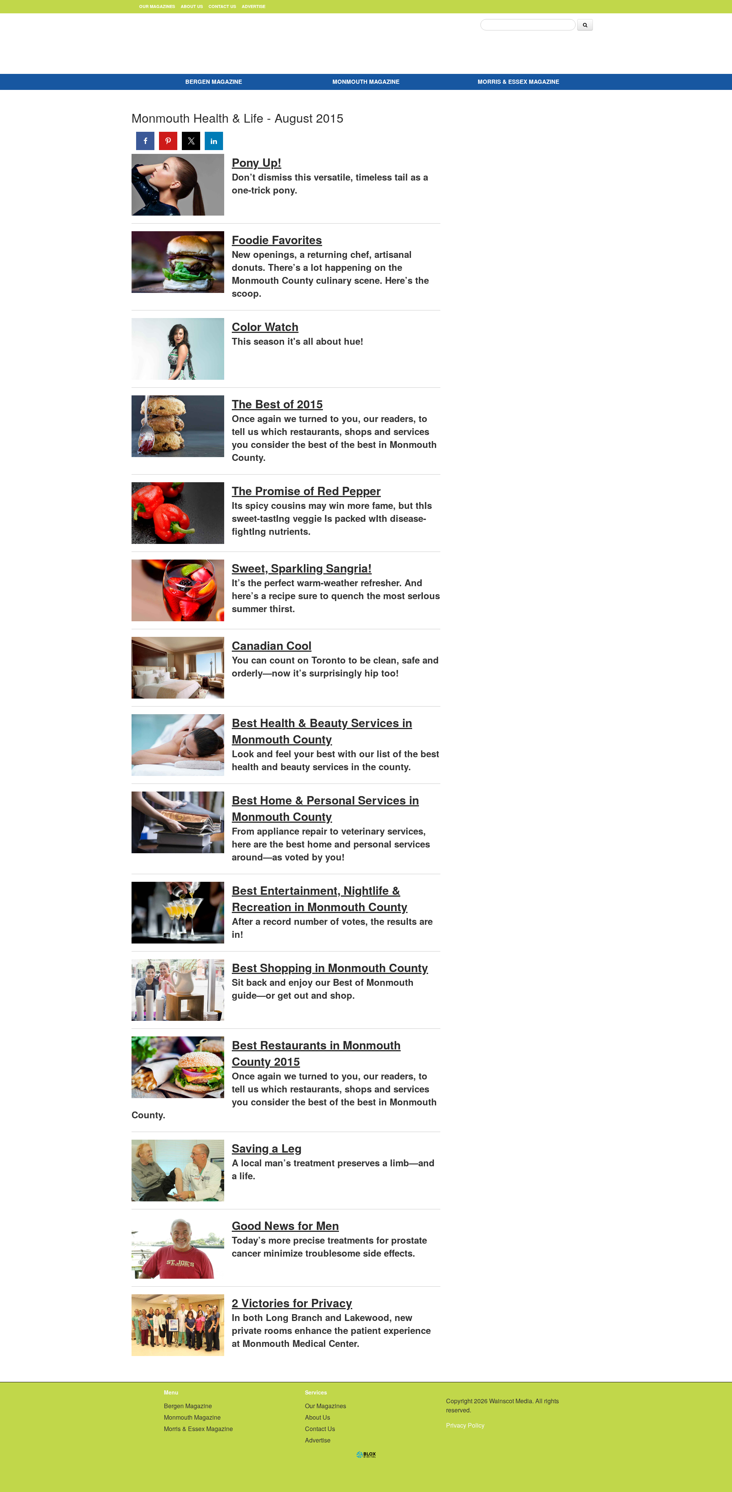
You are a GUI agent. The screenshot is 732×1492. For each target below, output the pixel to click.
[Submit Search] (585, 24)
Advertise (253, 6)
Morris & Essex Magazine (518, 81)
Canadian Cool (271, 645)
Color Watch (265, 326)
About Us (192, 6)
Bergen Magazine (213, 81)
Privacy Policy (465, 1425)
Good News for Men (285, 1225)
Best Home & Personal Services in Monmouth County (325, 808)
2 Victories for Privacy (292, 1302)
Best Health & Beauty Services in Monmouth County (322, 730)
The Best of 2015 (277, 403)
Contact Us (222, 6)
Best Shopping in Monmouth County (330, 967)
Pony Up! (256, 162)
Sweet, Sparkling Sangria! (302, 568)
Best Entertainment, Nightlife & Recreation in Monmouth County (320, 898)
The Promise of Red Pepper (306, 490)
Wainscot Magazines (209, 41)
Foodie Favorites (277, 239)
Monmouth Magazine (366, 81)
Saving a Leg (267, 1148)
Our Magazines (157, 6)
